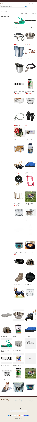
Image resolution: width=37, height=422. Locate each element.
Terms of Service (21, 401)
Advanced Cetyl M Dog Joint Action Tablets (30, 92)
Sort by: (22, 13)
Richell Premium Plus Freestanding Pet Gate (17, 204)
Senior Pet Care (6, 8)
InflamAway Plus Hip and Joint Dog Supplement (29, 156)
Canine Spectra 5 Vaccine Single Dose (29, 140)
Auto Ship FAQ (30, 401)
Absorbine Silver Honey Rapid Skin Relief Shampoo (30, 237)
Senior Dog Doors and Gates (5, 365)
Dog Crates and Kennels (16, 350)
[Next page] (31, 306)
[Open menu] (32, 4)
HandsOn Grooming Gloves (29, 124)
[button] (7, 16)
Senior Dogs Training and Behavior (6, 393)
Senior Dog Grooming (4, 379)
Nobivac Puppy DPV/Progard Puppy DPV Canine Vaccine (18, 108)
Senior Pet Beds (3, 322)
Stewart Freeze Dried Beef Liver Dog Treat (18, 253)
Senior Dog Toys (27, 379)
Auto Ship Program (12, 405)
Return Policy (12, 401)
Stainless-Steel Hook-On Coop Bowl (29, 220)
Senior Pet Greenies (28, 358)
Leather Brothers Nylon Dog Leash (19, 187)
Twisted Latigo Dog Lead (28, 58)
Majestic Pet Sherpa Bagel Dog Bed (30, 252)
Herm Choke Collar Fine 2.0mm (18, 124)
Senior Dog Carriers (27, 322)
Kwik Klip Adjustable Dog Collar (29, 27)
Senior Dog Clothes (27, 336)
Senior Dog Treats (27, 393)
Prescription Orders (30, 400)
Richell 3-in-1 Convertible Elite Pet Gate (19, 92)
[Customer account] (27, 4)
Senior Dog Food (27, 341)
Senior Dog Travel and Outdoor (17, 393)
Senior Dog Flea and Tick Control (17, 365)
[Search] (26, 6)
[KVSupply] (1, 3)
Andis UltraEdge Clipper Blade (29, 299)
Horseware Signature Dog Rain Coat (18, 300)
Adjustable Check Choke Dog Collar (29, 75)
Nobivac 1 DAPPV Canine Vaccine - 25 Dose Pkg (19, 156)
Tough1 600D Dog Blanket (29, 172)
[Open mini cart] (29, 4)
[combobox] (14, 6)
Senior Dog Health (15, 379)
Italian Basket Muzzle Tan (17, 172)
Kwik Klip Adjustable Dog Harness (30, 187)
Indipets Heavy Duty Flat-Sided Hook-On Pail (18, 59)
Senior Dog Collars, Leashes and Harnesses (5, 351)
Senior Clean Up (15, 336)
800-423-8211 (30, 5)
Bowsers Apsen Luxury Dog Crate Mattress (19, 237)
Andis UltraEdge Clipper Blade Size (19, 219)
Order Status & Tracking (13, 400)
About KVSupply (21, 400)
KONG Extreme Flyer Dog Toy (29, 284)
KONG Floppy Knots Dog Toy (29, 203)
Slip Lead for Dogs (16, 27)
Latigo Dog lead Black (17, 43)
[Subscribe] (26, 411)
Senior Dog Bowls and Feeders (17, 322)
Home (2, 8)
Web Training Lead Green (17, 139)
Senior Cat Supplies (4, 336)
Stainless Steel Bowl (28, 43)
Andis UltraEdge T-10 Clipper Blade (30, 107)
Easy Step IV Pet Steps (17, 284)
